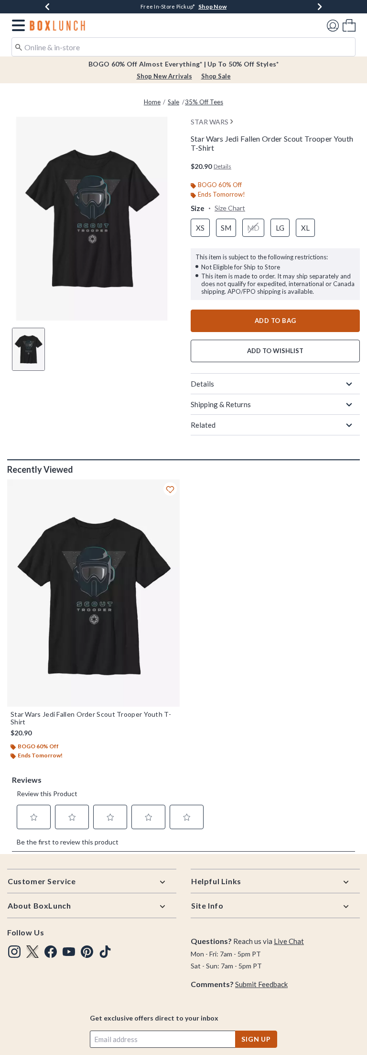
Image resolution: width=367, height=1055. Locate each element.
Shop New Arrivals (164, 76)
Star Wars (209, 122)
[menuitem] (349, 25)
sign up (256, 1039)
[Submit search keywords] (18, 46)
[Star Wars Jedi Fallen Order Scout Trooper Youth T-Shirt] (93, 593)
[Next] (320, 7)
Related (203, 425)
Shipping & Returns (221, 404)
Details (202, 383)
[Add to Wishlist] (170, 489)
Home (152, 102)
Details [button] (222, 166)
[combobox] (183, 46)
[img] (14, 951)
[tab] (28, 349)
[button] (16, 25)
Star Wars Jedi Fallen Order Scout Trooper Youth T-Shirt (91, 718)
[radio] (200, 228)
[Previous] (47, 7)
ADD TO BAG (275, 320)
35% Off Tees (204, 102)
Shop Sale (216, 76)
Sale (173, 102)
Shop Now (212, 6)
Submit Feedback (261, 984)
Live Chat (289, 941)
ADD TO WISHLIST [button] (275, 351)
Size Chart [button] (230, 208)
